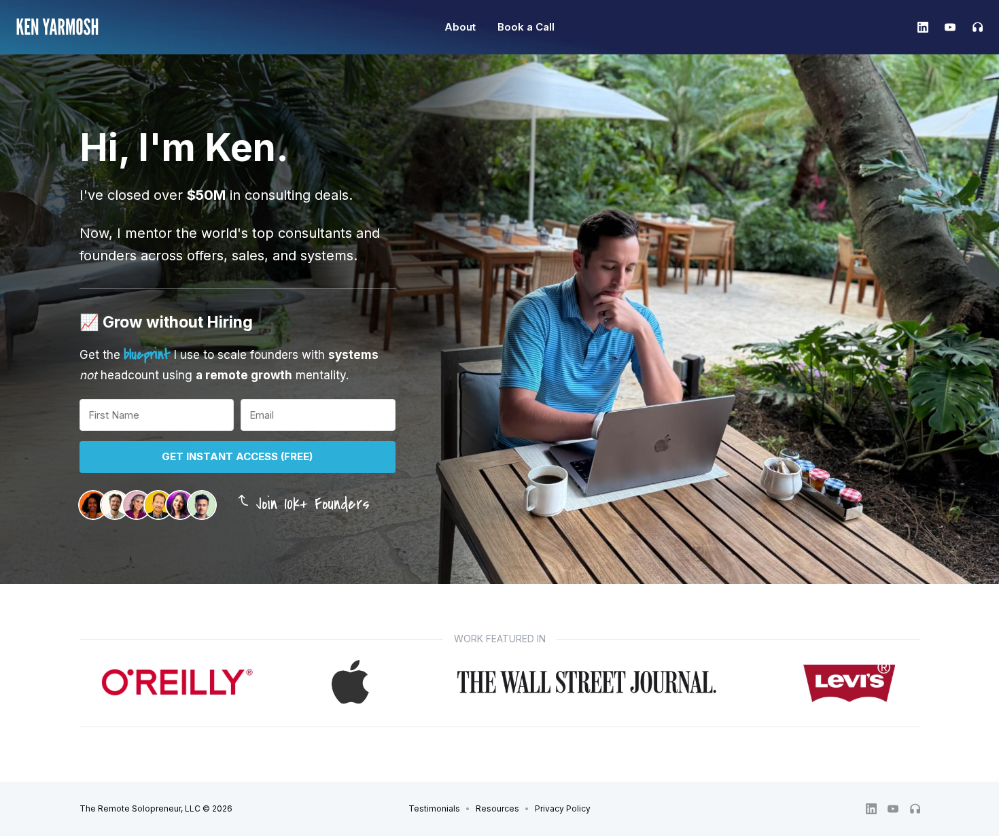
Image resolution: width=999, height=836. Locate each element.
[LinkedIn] (922, 27)
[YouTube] (950, 27)
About (460, 26)
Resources (497, 808)
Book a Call (526, 26)
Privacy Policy (563, 808)
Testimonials (434, 808)
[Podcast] (973, 27)
